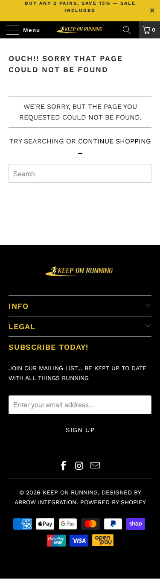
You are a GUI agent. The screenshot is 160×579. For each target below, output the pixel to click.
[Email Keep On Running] (95, 466)
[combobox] (80, 173)
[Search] (129, 30)
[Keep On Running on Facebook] (64, 466)
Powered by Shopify (113, 502)
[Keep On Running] (80, 29)
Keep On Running (70, 492)
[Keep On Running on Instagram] (79, 466)
